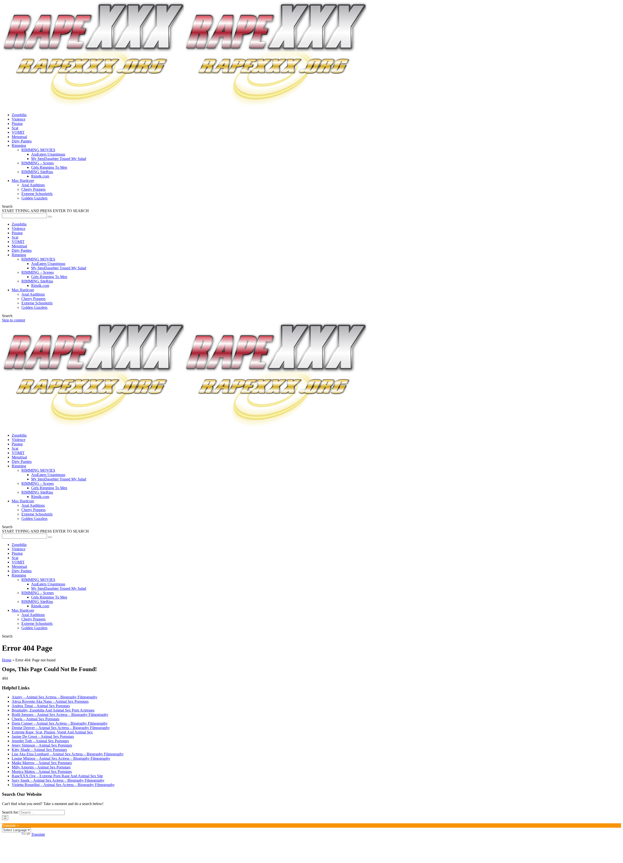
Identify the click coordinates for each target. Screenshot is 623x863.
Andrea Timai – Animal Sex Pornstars (41, 706)
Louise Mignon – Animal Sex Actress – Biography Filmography (61, 758)
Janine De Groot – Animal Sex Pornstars (43, 736)
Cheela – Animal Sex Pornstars (35, 719)
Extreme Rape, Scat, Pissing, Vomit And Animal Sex (52, 732)
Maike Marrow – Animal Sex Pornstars (42, 763)
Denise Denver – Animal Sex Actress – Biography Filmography (61, 728)
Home (6, 660)
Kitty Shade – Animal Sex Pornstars (39, 750)
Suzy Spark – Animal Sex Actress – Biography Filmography (58, 780)
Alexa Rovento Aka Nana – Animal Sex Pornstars (50, 701)
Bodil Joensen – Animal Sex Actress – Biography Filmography (60, 715)
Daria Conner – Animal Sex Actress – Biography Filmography (60, 723)
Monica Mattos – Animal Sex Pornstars (42, 771)
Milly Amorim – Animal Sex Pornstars (41, 767)
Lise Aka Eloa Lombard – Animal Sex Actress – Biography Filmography (68, 754)
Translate (38, 834)
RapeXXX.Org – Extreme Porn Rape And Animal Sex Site (57, 776)
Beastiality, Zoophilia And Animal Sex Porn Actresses (53, 710)
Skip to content (13, 320)
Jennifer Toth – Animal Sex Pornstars (40, 741)
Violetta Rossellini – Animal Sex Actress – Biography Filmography (63, 785)
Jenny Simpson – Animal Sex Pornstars (42, 745)
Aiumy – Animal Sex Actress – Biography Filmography (54, 697)
